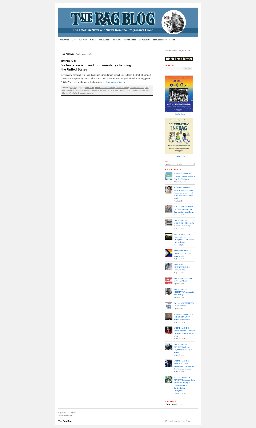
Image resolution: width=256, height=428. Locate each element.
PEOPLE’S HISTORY (160, 40)
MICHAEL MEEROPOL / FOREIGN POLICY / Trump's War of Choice (183, 317)
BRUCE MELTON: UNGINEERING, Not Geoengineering (182, 267)
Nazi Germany (120, 90)
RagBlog (73, 87)
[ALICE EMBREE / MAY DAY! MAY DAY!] (168, 281)
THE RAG (93, 40)
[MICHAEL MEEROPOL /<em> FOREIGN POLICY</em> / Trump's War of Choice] (168, 317)
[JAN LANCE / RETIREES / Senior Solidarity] (168, 306)
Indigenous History (91, 90)
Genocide (79, 90)
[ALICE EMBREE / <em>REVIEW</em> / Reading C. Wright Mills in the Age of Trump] (168, 347)
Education (70, 90)
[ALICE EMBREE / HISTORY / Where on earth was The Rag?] (168, 292)
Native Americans (107, 90)
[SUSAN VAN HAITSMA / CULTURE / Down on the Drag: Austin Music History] (168, 209)
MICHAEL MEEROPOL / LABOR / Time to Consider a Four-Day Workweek (184, 176)
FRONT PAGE (64, 40)
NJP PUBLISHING (144, 40)
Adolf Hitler (89, 87)
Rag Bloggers (132, 90)
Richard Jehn (144, 90)
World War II (74, 93)
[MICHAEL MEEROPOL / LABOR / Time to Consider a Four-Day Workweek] (168, 176)
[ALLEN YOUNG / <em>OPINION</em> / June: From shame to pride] (168, 253)
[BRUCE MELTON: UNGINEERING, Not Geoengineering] (168, 267)
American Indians (137, 87)
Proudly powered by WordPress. (179, 421)
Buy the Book (180, 114)
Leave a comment (87, 93)
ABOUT (74, 40)
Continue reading (115, 81)
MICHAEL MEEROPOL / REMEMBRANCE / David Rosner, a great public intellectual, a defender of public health (183, 192)
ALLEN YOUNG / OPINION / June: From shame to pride (182, 253)
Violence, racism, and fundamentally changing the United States (96, 64)
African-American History (105, 87)
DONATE (172, 40)
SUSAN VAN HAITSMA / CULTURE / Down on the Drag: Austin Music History (184, 209)
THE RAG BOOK (104, 40)
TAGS (168, 161)
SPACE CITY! (117, 40)
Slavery (65, 93)
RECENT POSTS (173, 169)
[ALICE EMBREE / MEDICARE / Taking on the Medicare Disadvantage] (168, 223)
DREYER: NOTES (130, 40)
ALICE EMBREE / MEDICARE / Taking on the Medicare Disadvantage (184, 223)
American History (122, 87)
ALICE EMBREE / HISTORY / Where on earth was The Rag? (184, 292)
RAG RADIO (83, 40)
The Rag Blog (65, 421)
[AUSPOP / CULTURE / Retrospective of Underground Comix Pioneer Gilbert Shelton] (168, 237)
